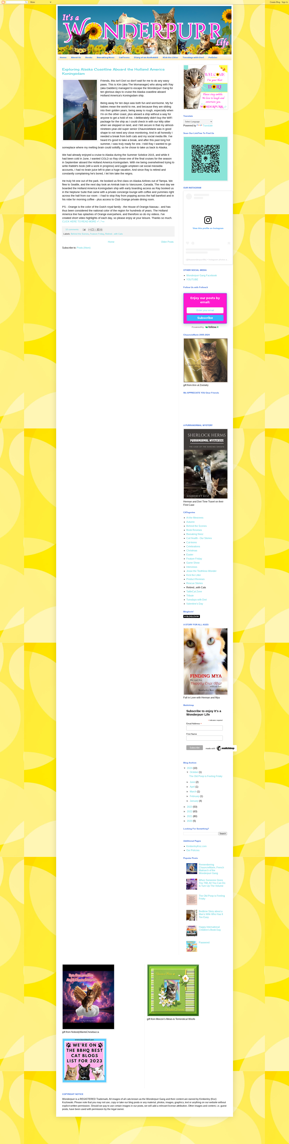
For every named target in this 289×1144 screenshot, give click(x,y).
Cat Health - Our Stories (199, 538)
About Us (76, 57)
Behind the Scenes (80, 234)
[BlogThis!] (92, 229)
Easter (189, 554)
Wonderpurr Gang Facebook (201, 275)
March (193, 791)
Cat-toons (191, 542)
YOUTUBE (192, 279)
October (194, 772)
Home (63, 57)
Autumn (190, 522)
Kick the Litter (170, 57)
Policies (212, 57)
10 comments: (72, 229)
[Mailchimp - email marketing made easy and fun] (220, 750)
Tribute (190, 595)
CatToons (124, 57)
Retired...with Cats (114, 234)
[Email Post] (84, 229)
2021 (190, 816)
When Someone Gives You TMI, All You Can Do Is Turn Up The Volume (212, 883)
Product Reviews (195, 579)
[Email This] (89, 229)
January (194, 801)
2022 (190, 811)
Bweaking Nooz (105, 57)
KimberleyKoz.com (196, 846)
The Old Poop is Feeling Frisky (205, 776)
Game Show (193, 562)
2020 (190, 821)
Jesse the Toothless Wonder (201, 571)
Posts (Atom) (83, 247)
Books (88, 57)
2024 (190, 768)
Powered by (198, 327)
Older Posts (167, 242)
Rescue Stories (194, 583)
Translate (208, 125)
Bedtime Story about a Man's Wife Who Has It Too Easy (211, 914)
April (192, 786)
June (193, 782)
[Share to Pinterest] (101, 229)
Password (204, 942)
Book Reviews (194, 530)
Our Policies (192, 850)
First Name (191, 734)
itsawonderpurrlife (197, 259)
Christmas (191, 550)
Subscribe (205, 318)
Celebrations (193, 546)
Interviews (191, 567)
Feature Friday (97, 234)
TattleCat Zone (194, 591)
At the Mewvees (194, 517)
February (195, 796)
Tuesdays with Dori (193, 57)
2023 (190, 807)
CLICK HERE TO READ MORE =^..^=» (83, 221)
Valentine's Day (194, 603)
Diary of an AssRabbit (146, 57)
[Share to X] (95, 229)
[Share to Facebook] (98, 229)
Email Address (194, 723)
